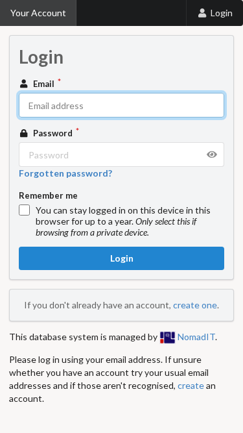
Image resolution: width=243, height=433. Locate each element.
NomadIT (195, 336)
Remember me (48, 195)
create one (195, 304)
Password (53, 133)
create (191, 385)
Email (43, 84)
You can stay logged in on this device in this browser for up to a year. (123, 221)
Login (222, 12)
